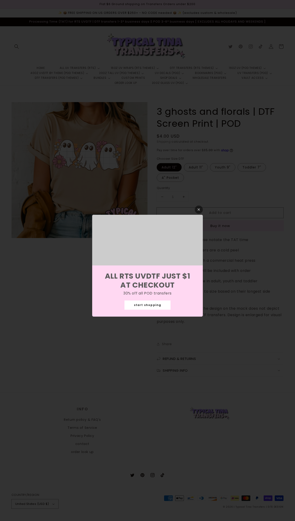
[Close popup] (199, 210)
